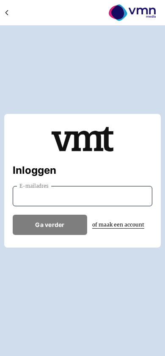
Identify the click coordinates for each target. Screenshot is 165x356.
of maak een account (118, 224)
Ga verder (50, 224)
